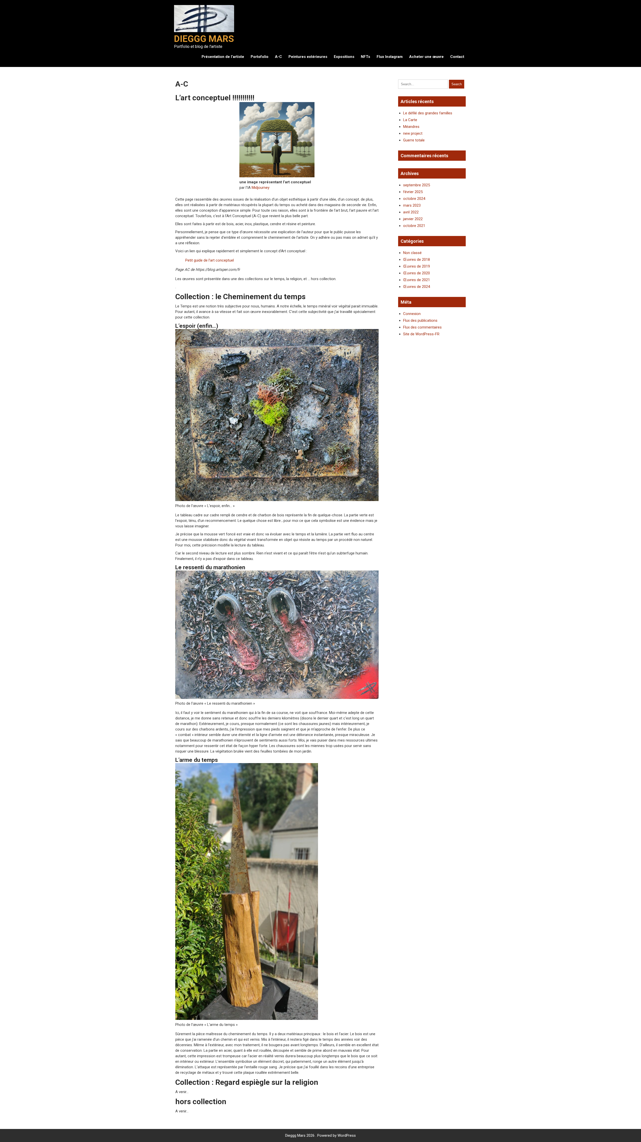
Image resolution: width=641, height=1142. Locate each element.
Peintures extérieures (307, 56)
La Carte (410, 120)
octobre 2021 (414, 225)
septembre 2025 (416, 185)
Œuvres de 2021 (416, 280)
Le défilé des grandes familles (427, 113)
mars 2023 (412, 205)
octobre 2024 (414, 198)
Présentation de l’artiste (223, 56)
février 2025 (413, 192)
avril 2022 (411, 212)
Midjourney (260, 187)
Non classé (412, 253)
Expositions (344, 56)
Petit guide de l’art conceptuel (209, 260)
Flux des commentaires (422, 327)
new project (412, 133)
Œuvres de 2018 (416, 259)
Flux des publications (420, 320)
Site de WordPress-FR (421, 334)
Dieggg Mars (204, 39)
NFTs (365, 56)
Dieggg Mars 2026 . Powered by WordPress (320, 1135)
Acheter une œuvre (426, 56)
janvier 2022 (413, 219)
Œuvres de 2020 (416, 273)
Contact (457, 56)
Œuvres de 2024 (416, 286)
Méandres (411, 126)
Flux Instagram (390, 56)
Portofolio (259, 56)
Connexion (412, 313)
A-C (278, 56)
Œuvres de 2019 (416, 266)
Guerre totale (414, 140)
